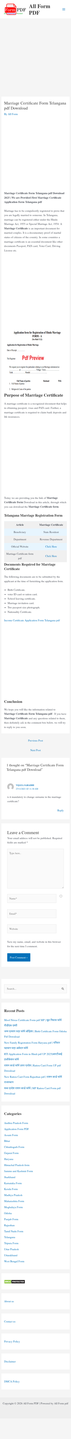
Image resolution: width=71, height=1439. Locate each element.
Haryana (8, 1159)
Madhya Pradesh (13, 1195)
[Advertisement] (35, 59)
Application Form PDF (16, 1129)
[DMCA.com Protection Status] (14, 1281)
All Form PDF (39, 9)
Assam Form (11, 1135)
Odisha (8, 1213)
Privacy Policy (12, 1341)
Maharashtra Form (14, 1201)
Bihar (7, 1141)
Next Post (35, 750)
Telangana (9, 1237)
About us (9, 1301)
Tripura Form (11, 1243)
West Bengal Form (14, 1261)
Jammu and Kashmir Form (18, 1171)
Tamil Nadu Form (13, 1231)
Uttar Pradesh (11, 1249)
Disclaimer (10, 1361)
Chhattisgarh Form (14, 1147)
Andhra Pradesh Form (16, 1123)
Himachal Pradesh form (16, 1165)
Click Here (51, 546)
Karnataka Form (13, 1183)
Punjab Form (11, 1219)
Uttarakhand (10, 1255)
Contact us (10, 1321)
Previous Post (35, 740)
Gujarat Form (11, 1153)
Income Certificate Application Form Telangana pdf (32, 620)
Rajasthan (9, 1225)
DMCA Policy (12, 1381)
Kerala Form (11, 1189)
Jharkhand (9, 1177)
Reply (60, 810)
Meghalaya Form (13, 1207)
